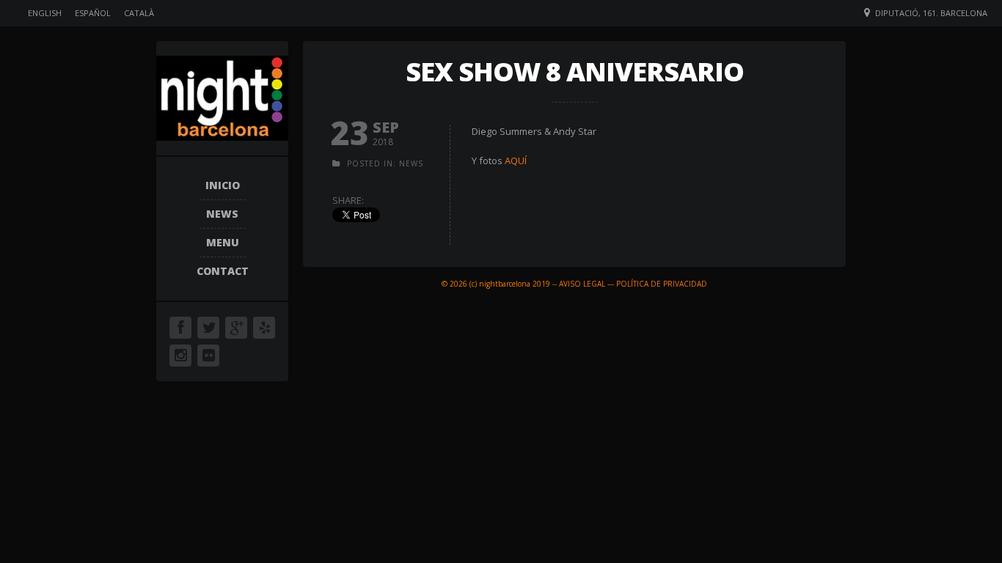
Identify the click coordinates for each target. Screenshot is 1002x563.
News (222, 214)
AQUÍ (516, 160)
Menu (222, 242)
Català (139, 12)
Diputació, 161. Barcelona (931, 12)
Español (93, 12)
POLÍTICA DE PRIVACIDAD (661, 284)
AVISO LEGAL (582, 284)
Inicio (222, 185)
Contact (223, 271)
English (45, 12)
